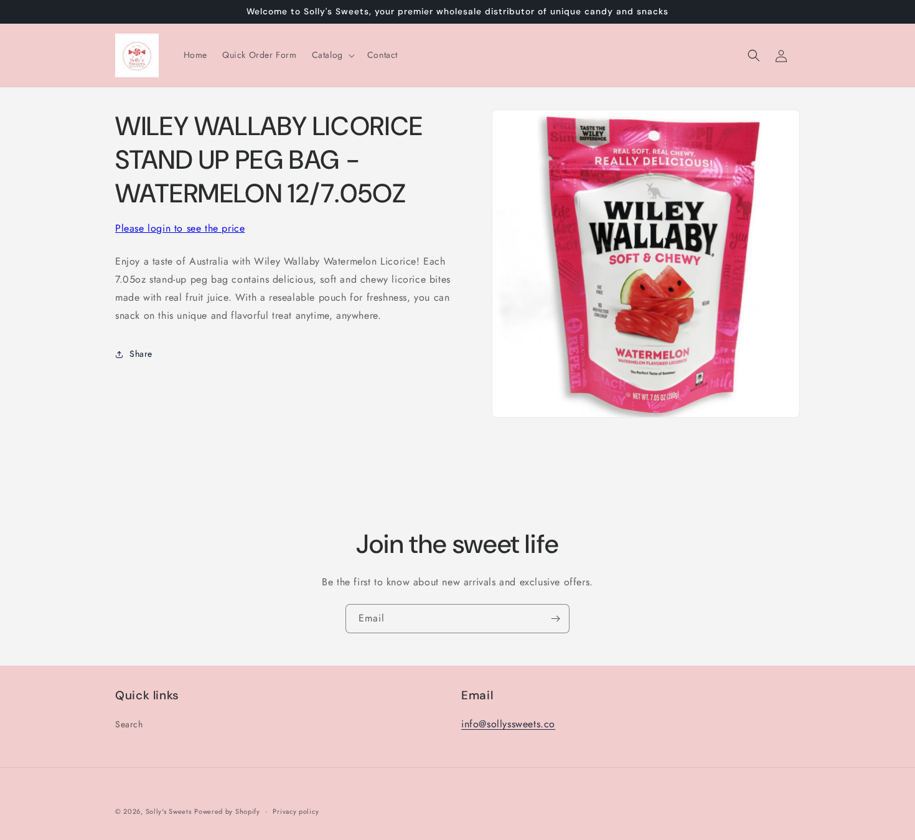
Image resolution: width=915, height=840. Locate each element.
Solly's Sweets (169, 811)
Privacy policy (296, 811)
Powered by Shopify (227, 811)
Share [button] (140, 353)
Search (129, 724)
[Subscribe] (555, 618)
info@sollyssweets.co (508, 724)
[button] (332, 55)
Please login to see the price (180, 228)
